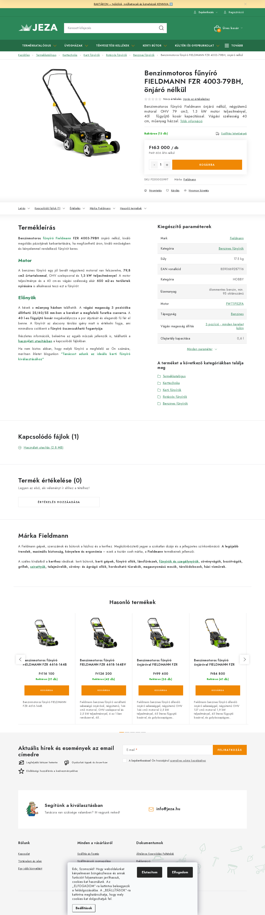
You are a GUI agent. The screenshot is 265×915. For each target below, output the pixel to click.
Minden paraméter (199, 349)
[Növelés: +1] (167, 164)
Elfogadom (180, 872)
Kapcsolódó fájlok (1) (48, 208)
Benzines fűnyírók (231, 248)
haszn (22, 341)
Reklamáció (143, 861)
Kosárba (207, 165)
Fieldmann (190, 179)
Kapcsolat (24, 854)
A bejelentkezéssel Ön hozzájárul (167, 760)
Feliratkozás (230, 750)
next (244, 659)
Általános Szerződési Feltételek (155, 854)
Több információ (191, 121)
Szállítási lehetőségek (234, 133)
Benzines (237, 314)
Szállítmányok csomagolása (94, 861)
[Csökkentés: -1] (154, 164)
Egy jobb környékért (30, 868)
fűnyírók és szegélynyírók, (179, 561)
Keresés (161, 28)
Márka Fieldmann (100, 208)
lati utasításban (40, 341)
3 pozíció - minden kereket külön (225, 326)
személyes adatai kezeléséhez (188, 760)
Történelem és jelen (30, 861)
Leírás (21, 208)
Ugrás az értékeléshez (196, 99)
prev (20, 659)
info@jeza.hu (168, 809)
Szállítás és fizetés (88, 854)
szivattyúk (38, 566)
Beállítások (84, 908)
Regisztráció (236, 12)
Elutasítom (149, 872)
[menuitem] (39, 45)
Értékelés (75, 208)
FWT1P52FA (235, 304)
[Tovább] (234, 45)
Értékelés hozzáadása (59, 502)
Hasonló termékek (131, 208)
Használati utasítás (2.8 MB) (43, 447)
